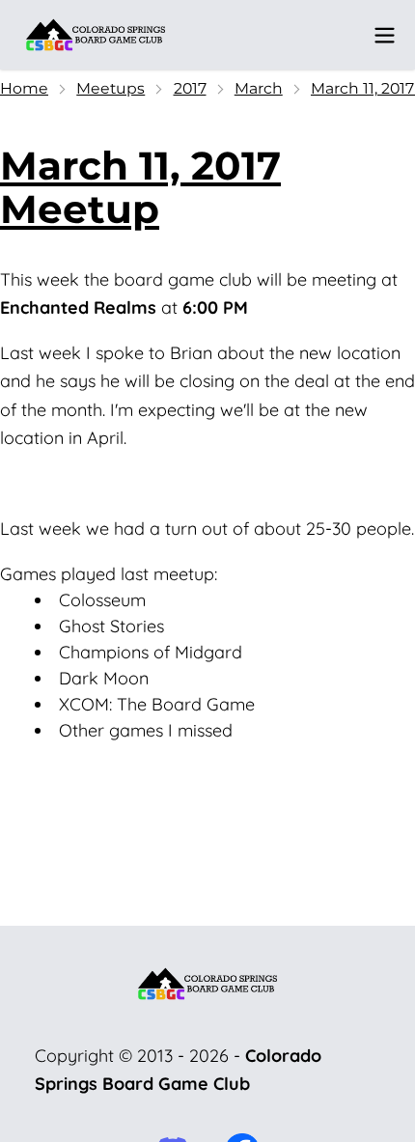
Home (24, 88)
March (259, 88)
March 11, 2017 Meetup (140, 187)
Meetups (110, 88)
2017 (190, 88)
